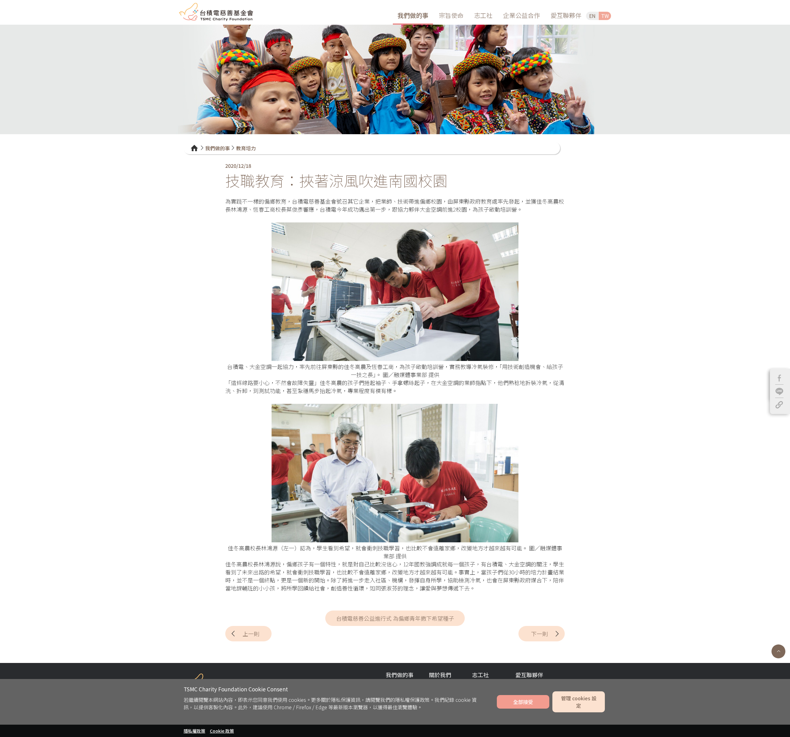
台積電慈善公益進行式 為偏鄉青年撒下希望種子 (395, 618)
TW (605, 15)
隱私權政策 (194, 731)
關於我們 (440, 675)
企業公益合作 (521, 15)
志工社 (483, 15)
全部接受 (523, 702)
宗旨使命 (451, 15)
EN (592, 15)
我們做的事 (412, 15)
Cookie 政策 (222, 731)
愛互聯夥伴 (566, 15)
